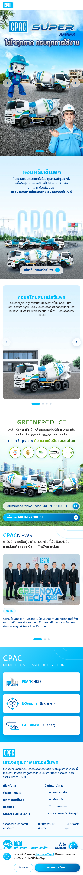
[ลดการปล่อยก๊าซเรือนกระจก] (15, 452)
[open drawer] (78, 5)
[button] (9, 611)
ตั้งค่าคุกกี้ (23, 868)
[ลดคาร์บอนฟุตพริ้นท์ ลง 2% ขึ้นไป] (28, 452)
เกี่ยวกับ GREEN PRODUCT (25, 517)
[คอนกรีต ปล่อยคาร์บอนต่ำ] (67, 452)
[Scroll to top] (76, 749)
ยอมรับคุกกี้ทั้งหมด (57, 867)
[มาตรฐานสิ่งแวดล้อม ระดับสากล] (54, 452)
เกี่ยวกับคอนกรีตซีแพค (39, 270)
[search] (76, 506)
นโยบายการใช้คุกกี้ (44, 854)
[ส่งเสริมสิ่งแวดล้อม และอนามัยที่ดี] (41, 452)
